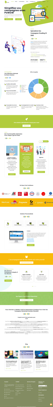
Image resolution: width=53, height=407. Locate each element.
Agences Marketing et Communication (37, 55)
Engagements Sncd (7, 392)
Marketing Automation (19, 388)
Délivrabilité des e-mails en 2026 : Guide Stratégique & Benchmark (41, 362)
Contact (44, 1)
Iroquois (12, 1)
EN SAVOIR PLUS (12, 174)
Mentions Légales (7, 394)
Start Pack (26, 274)
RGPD (6, 396)
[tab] (41, 141)
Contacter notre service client (26, 262)
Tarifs (27, 1)
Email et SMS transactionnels (20, 386)
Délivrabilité (29, 390)
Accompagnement (21, 1)
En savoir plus (8, 280)
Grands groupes (33, 54)
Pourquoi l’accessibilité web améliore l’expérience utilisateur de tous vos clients (26, 362)
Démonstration (26, 125)
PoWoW (16, 1)
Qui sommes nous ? (32, 1)
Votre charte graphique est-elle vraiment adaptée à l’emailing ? (11, 362)
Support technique (30, 388)
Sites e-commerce (34, 53)
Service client (30, 386)
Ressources (39, 1)
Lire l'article (9, 368)
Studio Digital (41, 274)
